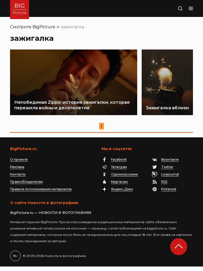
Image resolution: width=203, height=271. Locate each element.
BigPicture (44, 26)
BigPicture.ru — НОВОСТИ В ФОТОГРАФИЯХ (50, 212)
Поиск (174, 8)
